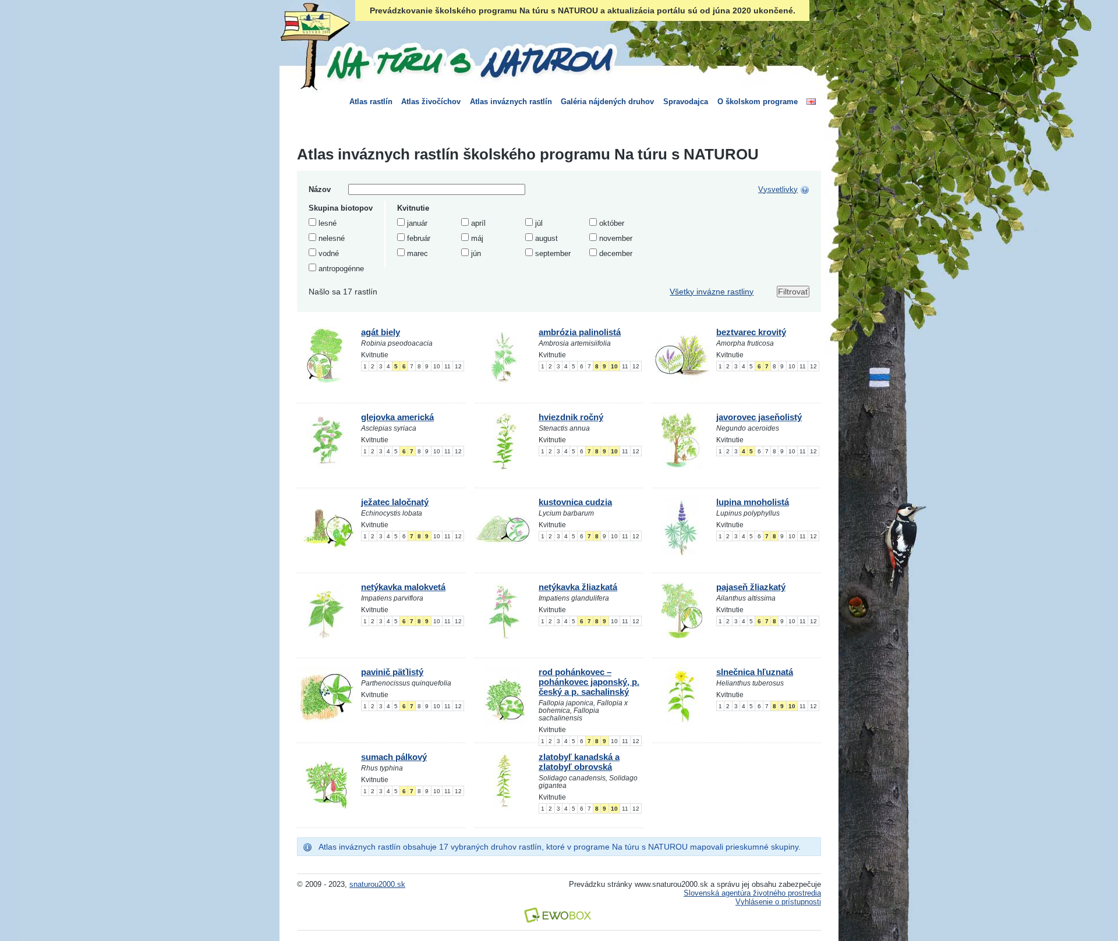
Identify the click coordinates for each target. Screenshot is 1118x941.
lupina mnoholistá (752, 502)
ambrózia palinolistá (580, 332)
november (615, 238)
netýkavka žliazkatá (578, 587)
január (417, 223)
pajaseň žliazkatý (751, 587)
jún (476, 253)
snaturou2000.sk (377, 884)
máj (477, 238)
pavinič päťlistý (392, 672)
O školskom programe (757, 101)
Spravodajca (685, 101)
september (553, 253)
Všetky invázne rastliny (711, 291)
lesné (328, 223)
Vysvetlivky (778, 189)
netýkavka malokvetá (403, 587)
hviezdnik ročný (571, 417)
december (615, 253)
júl (539, 223)
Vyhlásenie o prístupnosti (778, 901)
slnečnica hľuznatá (754, 672)
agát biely (380, 332)
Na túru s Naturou (468, 60)
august (546, 238)
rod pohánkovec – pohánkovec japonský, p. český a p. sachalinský (589, 682)
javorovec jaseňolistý (759, 417)
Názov (320, 189)
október (611, 223)
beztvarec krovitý (751, 332)
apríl (478, 223)
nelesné (332, 238)
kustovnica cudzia (575, 502)
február (418, 238)
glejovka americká (397, 417)
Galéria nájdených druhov (607, 101)
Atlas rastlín (370, 101)
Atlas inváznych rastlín (511, 101)
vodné (329, 253)
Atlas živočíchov (431, 101)
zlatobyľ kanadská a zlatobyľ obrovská (579, 762)
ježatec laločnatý (395, 502)
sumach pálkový (394, 757)
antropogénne (341, 268)
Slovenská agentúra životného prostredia (752, 893)
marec (417, 253)
